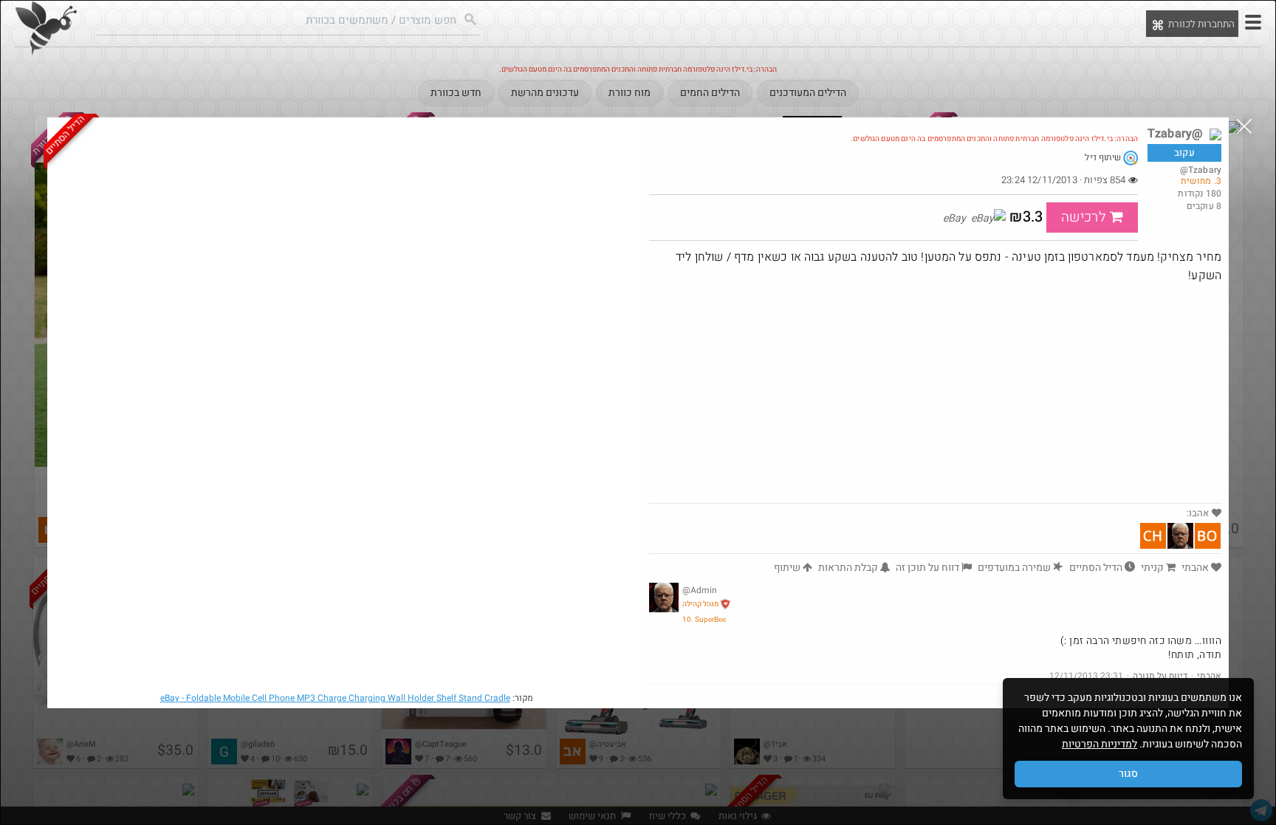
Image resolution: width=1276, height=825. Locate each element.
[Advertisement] (935, 392)
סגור (1128, 773)
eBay (335, 698)
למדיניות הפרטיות (1099, 744)
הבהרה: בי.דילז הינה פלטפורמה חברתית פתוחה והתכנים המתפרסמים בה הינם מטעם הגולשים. (994, 139)
